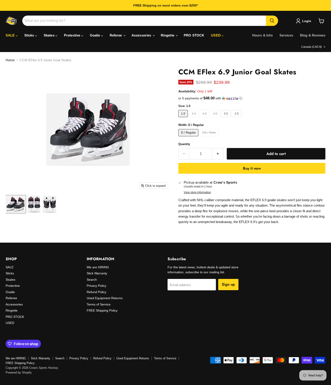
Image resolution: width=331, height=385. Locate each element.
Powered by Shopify (19, 372)
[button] (251, 98)
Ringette (168, 35)
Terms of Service (99, 304)
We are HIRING (98, 267)
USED (216, 35)
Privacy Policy (96, 285)
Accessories (141, 35)
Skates (49, 35)
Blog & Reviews (312, 35)
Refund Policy (96, 292)
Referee (116, 35)
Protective (72, 35)
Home (10, 60)
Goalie (95, 35)
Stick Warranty (97, 273)
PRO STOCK (194, 35)
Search (92, 279)
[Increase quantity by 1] (217, 153)
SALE (11, 35)
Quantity (184, 144)
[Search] (272, 21)
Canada (311, 46)
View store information (197, 192)
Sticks (29, 35)
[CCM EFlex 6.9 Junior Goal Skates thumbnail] (15, 204)
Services (286, 35)
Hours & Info (262, 35)
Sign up (228, 284)
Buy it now (252, 168)
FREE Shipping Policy (102, 310)
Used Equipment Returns (104, 298)
